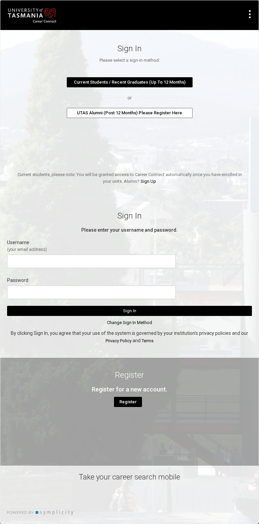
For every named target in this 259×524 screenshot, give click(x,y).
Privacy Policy (119, 340)
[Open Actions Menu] (249, 14)
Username (18, 242)
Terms (147, 340)
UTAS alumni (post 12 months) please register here (129, 112)
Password (17, 280)
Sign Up (148, 181)
